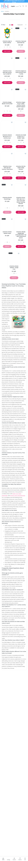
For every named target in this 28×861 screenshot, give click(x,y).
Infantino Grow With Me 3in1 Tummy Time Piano (7, 168)
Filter (4, 25)
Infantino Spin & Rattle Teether (7, 41)
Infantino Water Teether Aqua (7, 232)
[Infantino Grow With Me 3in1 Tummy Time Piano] (7, 158)
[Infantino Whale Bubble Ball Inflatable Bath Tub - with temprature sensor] (21, 224)
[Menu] (26, 6)
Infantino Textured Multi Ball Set (21, 41)
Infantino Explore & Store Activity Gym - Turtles (21, 72)
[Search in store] (23, 6)
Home (2, 11)
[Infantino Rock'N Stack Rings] (7, 189)
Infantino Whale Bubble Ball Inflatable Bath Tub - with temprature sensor (20, 235)
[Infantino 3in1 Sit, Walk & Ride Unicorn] (21, 158)
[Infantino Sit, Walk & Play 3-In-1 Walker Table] (21, 127)
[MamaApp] (5, 6)
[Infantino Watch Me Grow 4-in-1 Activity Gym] (7, 127)
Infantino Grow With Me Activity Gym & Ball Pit (7, 72)
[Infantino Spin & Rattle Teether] (7, 33)
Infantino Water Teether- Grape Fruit (14, 267)
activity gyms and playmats (17, 495)
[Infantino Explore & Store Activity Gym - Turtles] (21, 63)
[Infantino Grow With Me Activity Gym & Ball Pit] (7, 63)
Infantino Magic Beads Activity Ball (7, 102)
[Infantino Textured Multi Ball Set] (21, 33)
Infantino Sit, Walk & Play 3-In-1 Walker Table (21, 136)
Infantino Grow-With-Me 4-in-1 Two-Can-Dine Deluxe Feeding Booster (20, 200)
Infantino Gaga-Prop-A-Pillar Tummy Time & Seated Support (20, 104)
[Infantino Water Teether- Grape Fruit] (14, 258)
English (13, 6)
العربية (17, 6)
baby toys (15, 493)
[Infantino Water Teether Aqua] (7, 224)
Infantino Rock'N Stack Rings (7, 198)
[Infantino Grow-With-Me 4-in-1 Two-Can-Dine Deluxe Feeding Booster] (21, 189)
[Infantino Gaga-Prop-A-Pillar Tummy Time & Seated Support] (21, 94)
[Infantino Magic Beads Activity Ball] (7, 94)
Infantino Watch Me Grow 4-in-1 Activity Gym (7, 136)
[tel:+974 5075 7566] (20, 6)
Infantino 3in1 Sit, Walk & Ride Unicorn (21, 168)
